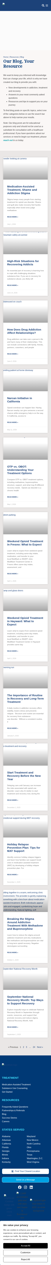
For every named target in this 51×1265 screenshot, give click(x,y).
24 (34, 1047)
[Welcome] (10, 5)
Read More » (12, 217)
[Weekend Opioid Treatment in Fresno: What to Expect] (25, 523)
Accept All (25, 1246)
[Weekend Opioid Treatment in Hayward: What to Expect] (25, 600)
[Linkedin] (31, 1187)
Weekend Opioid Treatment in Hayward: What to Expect (25, 621)
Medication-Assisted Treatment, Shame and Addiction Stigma (22, 190)
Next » (40, 1047)
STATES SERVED (13, 1129)
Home (5, 57)
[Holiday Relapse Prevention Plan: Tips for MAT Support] (25, 826)
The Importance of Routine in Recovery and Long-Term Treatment (25, 698)
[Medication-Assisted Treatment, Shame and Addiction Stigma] (25, 168)
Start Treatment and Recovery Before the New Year (24, 776)
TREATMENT (10, 1077)
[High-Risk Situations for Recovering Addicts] (25, 243)
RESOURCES (10, 1100)
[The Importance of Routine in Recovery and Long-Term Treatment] (25, 677)
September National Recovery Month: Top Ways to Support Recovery (25, 1000)
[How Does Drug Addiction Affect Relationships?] (25, 311)
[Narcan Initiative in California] (25, 380)
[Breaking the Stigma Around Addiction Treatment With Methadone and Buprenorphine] (25, 901)
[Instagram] (25, 1187)
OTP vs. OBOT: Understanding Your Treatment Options (20, 470)
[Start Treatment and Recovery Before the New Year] (25, 754)
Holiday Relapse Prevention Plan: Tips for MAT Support (23, 847)
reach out (8, 140)
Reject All (25, 1259)
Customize (25, 1252)
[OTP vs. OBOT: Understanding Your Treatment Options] (25, 448)
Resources (14, 57)
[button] (43, 5)
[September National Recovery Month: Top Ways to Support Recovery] (25, 979)
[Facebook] (20, 1187)
